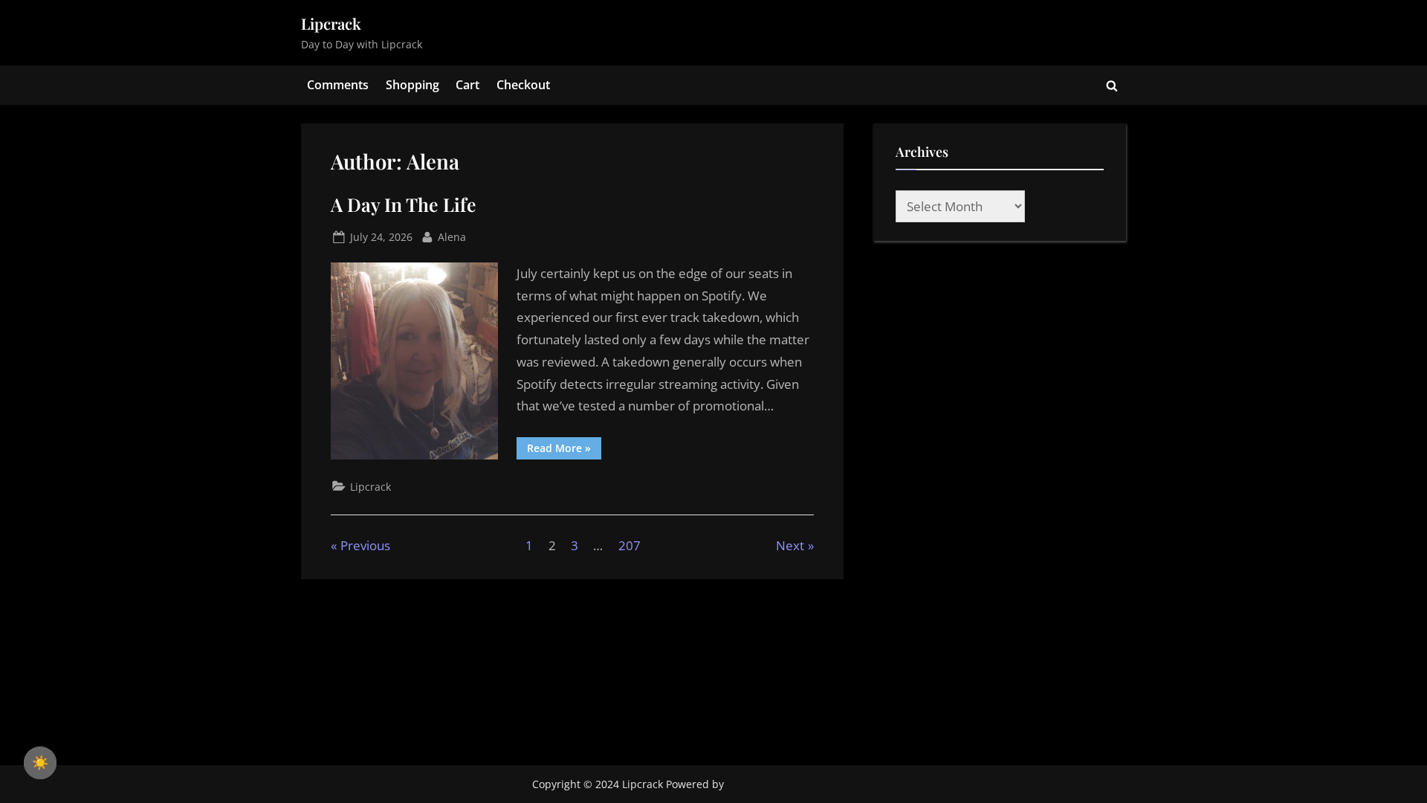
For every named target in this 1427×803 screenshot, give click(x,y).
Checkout (523, 85)
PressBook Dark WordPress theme (811, 784)
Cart (467, 85)
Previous (365, 545)
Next (790, 545)
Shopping (412, 85)
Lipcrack (331, 23)
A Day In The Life (403, 204)
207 (629, 545)
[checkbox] (40, 762)
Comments (338, 85)
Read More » (564, 450)
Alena (452, 236)
